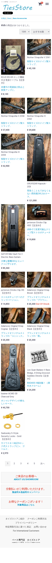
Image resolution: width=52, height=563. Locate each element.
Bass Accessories (20, 18)
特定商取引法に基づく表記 (18, 527)
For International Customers (26, 531)
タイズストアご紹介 (15, 518)
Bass (9, 18)
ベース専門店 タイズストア (26, 540)
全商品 (3, 18)
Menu (47, 2)
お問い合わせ (40, 527)
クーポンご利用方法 (37, 518)
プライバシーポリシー (26, 522)
